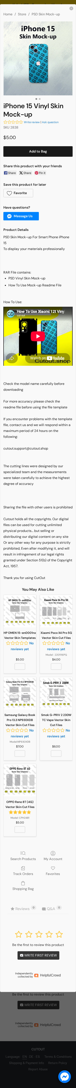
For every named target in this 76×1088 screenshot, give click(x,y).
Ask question (50, 122)
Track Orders (23, 874)
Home (7, 14)
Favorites (53, 874)
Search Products (23, 859)
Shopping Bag (23, 889)
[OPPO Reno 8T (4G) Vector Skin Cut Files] (20, 780)
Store (22, 14)
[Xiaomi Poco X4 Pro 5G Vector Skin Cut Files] (56, 611)
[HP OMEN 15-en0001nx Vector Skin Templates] (20, 611)
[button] (18, 193)
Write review (32, 122)
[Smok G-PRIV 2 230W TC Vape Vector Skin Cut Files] (56, 693)
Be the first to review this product (38, 945)
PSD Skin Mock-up (46, 14)
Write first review (40, 955)
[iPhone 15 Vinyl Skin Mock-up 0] (38, 58)
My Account (53, 859)
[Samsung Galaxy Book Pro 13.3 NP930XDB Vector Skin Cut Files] (20, 693)
